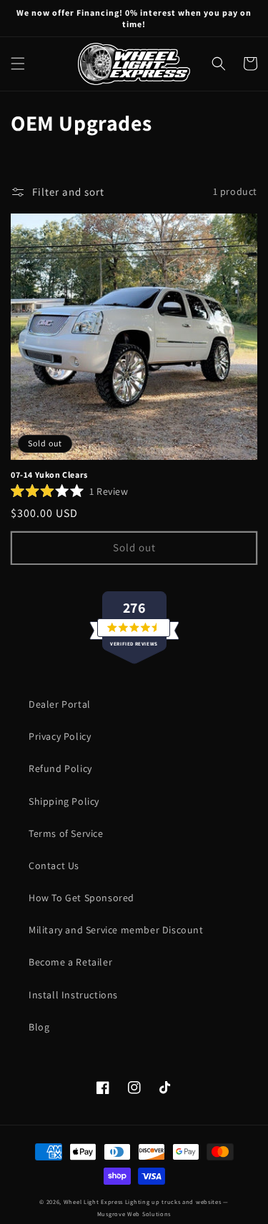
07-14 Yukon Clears (49, 474)
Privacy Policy (60, 736)
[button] (18, 63)
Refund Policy (60, 768)
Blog (39, 1026)
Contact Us (54, 865)
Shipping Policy (64, 801)
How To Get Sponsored (81, 897)
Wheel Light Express (93, 1201)
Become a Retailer (70, 961)
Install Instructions (73, 994)
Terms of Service (66, 833)
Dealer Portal (60, 704)
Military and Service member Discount (116, 929)
